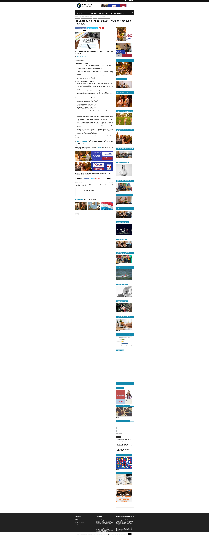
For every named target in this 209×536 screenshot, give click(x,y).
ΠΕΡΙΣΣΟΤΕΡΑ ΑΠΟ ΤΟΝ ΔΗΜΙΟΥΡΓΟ (90, 199)
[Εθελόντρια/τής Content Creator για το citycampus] (81, 206)
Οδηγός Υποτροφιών (82, 141)
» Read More (118, 75)
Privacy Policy (109, 13)
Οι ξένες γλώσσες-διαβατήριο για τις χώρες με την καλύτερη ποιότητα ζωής (84, 185)
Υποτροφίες (89, 173)
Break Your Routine (117, 10)
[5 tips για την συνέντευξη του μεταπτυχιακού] (94, 206)
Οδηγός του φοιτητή (81, 13)
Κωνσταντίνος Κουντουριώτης (82, 25)
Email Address (119, 426)
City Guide (91, 13)
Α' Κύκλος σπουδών (83, 173)
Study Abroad (102, 13)
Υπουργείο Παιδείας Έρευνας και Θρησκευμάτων (99, 173)
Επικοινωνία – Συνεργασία (80, 520)
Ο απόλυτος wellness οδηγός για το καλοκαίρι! (104, 184)
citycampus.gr (99, 147)
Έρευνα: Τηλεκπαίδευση (118, 13)
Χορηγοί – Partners (78, 524)
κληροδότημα (78, 174)
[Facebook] (124, 1)
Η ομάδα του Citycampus (79, 522)
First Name (118, 429)
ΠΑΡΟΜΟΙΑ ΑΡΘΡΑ (79, 199)
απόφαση (109, 173)
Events (95, 13)
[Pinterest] (129, 1)
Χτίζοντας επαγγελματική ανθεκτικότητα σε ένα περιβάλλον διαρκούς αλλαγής (124, 445)
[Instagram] (125, 1)
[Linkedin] (127, 1)
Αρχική (78, 10)
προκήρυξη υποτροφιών (85, 174)
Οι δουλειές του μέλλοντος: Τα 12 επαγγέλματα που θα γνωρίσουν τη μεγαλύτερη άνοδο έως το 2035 (124, 441)
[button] (132, 12)
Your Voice (126, 10)
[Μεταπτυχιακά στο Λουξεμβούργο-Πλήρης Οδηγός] (107, 206)
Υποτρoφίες (93, 10)
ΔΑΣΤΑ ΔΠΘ (119, 437)
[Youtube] (133, 1)
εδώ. (80, 137)
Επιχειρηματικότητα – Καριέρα (104, 10)
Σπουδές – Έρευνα (85, 10)
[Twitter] (131, 1)
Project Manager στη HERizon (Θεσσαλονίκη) (123, 450)
